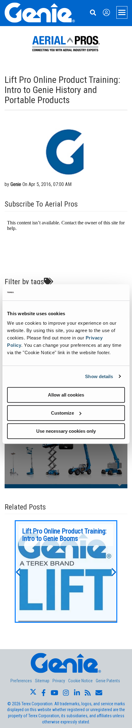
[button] (18, 571)
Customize (62, 413)
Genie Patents (108, 680)
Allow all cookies (66, 394)
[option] (66, 571)
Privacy (58, 680)
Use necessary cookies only (66, 431)
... (66, 571)
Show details (99, 376)
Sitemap (42, 680)
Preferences (21, 680)
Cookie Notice (80, 680)
